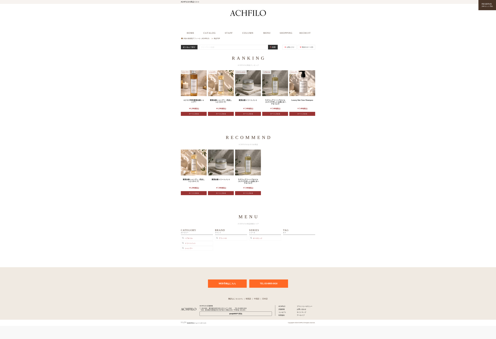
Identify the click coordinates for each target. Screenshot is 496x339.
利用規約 (281, 315)
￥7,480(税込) (248, 109)
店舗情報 (281, 309)
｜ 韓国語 (247, 299)
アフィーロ (223, 238)
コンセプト (282, 312)
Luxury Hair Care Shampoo (302, 100)
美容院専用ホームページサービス (196, 323)
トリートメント (190, 243)
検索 (274, 47)
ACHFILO (281, 306)
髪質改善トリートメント (248, 100)
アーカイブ (301, 315)
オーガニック (257, 238)
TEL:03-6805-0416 (268, 283)
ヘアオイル (189, 238)
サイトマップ (301, 312)
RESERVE (487, 5)
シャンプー (189, 248)
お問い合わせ (301, 309)
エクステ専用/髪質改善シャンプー (193, 101)
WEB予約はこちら (227, 283)
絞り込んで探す (189, 47)
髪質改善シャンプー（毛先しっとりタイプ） (221, 101)
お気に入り (290, 47)
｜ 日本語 (264, 299)
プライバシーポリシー (304, 306)
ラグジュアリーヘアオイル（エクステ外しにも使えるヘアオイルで (275, 102)
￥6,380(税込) (194, 109)
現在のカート (307, 47)
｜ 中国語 (255, 299)
